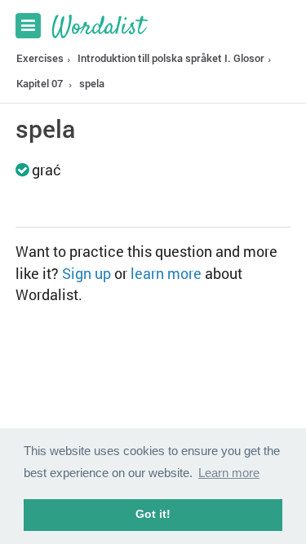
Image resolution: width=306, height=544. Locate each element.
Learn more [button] (228, 473)
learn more (166, 273)
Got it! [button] (153, 514)
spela (91, 83)
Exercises (40, 57)
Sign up (86, 273)
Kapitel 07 (39, 83)
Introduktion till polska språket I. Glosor (171, 57)
